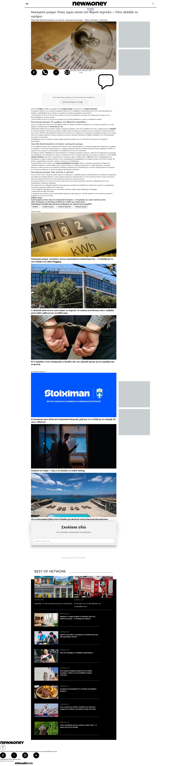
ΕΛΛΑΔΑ (90, 9)
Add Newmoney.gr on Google (72, 102)
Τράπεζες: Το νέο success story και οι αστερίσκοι (53, 603)
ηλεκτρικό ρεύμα (81, 207)
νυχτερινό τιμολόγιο (64, 207)
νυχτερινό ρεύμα (47, 207)
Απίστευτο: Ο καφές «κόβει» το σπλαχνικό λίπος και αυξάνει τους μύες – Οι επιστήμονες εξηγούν (77, 617)
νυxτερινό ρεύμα (66, 109)
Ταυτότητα (45, 751)
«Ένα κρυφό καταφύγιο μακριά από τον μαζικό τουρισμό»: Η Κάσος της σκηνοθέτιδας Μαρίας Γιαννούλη (76, 673)
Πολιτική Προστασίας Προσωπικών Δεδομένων (25, 751)
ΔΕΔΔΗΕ (113, 129)
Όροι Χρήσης (4, 751)
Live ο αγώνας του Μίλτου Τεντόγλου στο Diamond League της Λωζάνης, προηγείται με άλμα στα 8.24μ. (78, 708)
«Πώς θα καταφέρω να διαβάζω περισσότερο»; (76, 653)
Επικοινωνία (53, 751)
